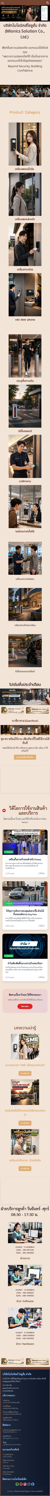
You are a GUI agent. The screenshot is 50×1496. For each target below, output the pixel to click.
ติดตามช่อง (25, 1006)
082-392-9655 (8, 1472)
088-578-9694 (8, 1460)
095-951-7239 (8, 1466)
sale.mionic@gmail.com (12, 1430)
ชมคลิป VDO (7, 1418)
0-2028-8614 (8, 1454)
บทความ (6, 1400)
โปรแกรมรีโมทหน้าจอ (10, 1412)
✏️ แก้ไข (7, 832)
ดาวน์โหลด (7, 1406)
